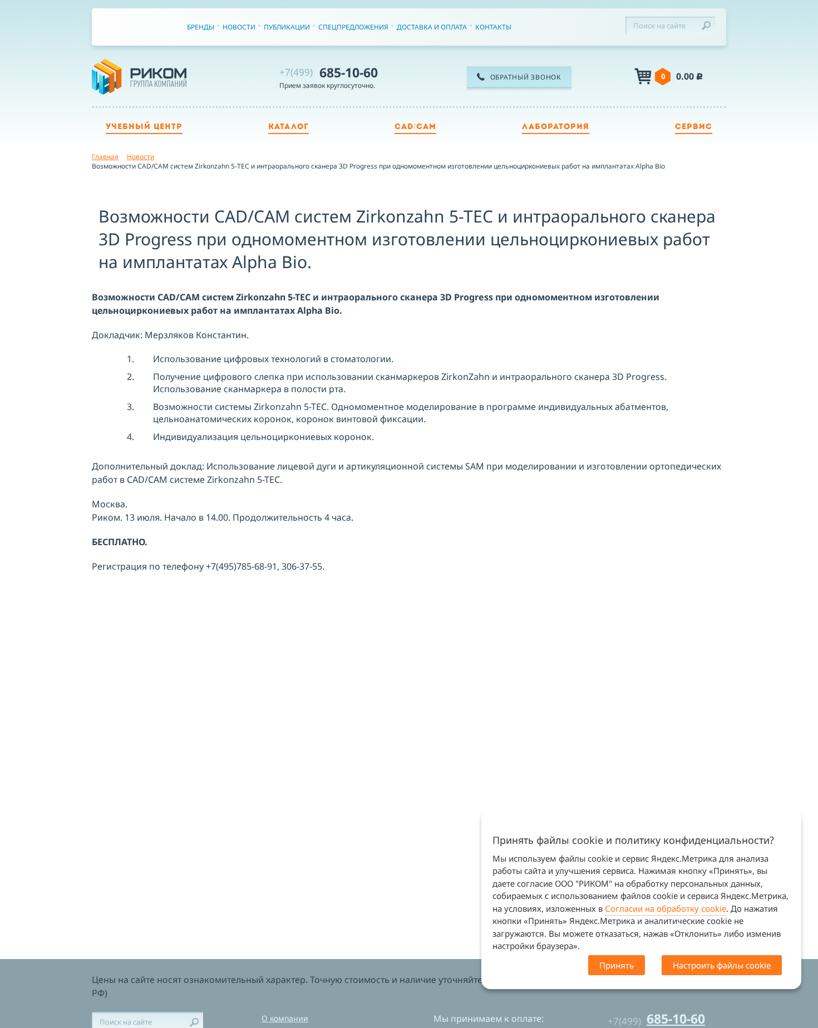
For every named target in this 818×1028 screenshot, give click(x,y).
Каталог (288, 127)
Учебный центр (144, 127)
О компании (285, 1018)
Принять (616, 965)
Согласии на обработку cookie (665, 908)
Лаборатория (555, 127)
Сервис (693, 127)
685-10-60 (328, 72)
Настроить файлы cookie (722, 965)
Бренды (200, 27)
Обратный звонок (525, 77)
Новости (239, 27)
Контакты (493, 27)
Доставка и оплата (432, 27)
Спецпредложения (353, 27)
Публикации (287, 27)
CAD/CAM (415, 127)
